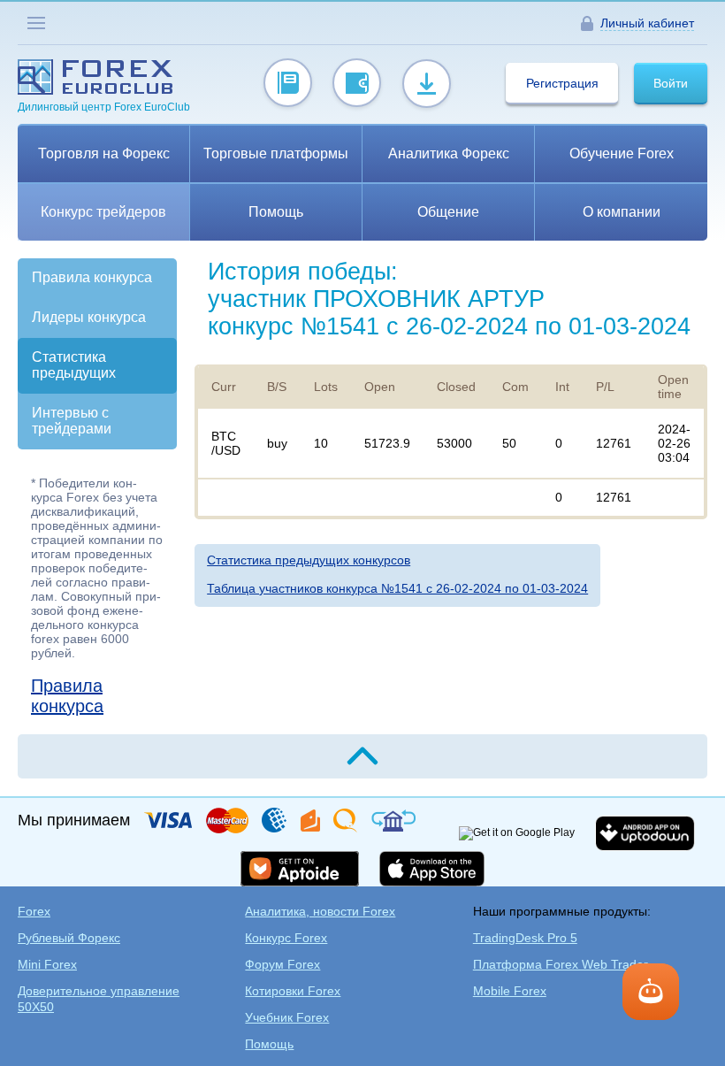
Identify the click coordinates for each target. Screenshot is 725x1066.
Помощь (269, 1044)
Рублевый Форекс (69, 938)
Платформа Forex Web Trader (560, 964)
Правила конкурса (92, 277)
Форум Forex (282, 964)
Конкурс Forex (286, 938)
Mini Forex (47, 964)
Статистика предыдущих (74, 364)
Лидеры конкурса (89, 317)
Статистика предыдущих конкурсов (308, 560)
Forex (34, 911)
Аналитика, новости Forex (320, 911)
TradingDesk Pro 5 (525, 938)
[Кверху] (362, 756)
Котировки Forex (292, 991)
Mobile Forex (509, 991)
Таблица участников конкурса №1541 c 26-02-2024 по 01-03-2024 (397, 588)
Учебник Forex (287, 1017)
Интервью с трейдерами (71, 420)
